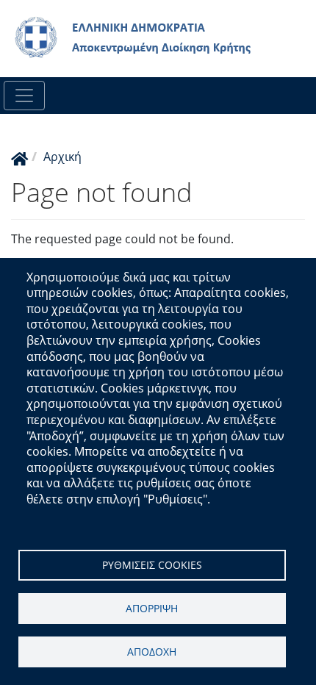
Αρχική (62, 156)
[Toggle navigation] (24, 95)
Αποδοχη (151, 652)
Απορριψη (152, 608)
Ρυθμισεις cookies (152, 565)
